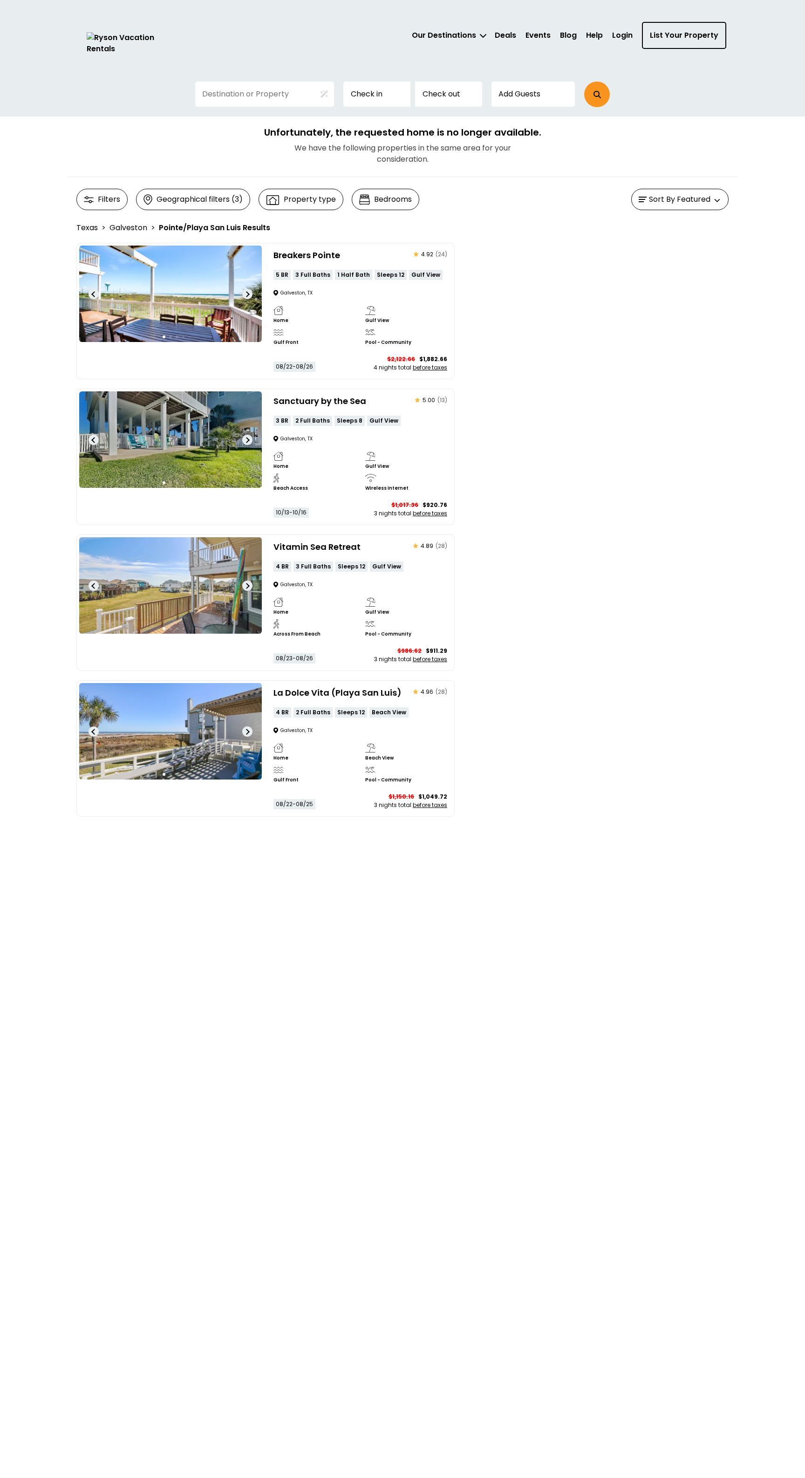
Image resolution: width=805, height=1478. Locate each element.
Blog (568, 35)
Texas (87, 227)
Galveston (128, 227)
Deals (505, 35)
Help (594, 35)
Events (538, 35)
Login (622, 35)
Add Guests (519, 94)
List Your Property (684, 35)
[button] (597, 94)
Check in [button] (366, 94)
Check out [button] (441, 94)
